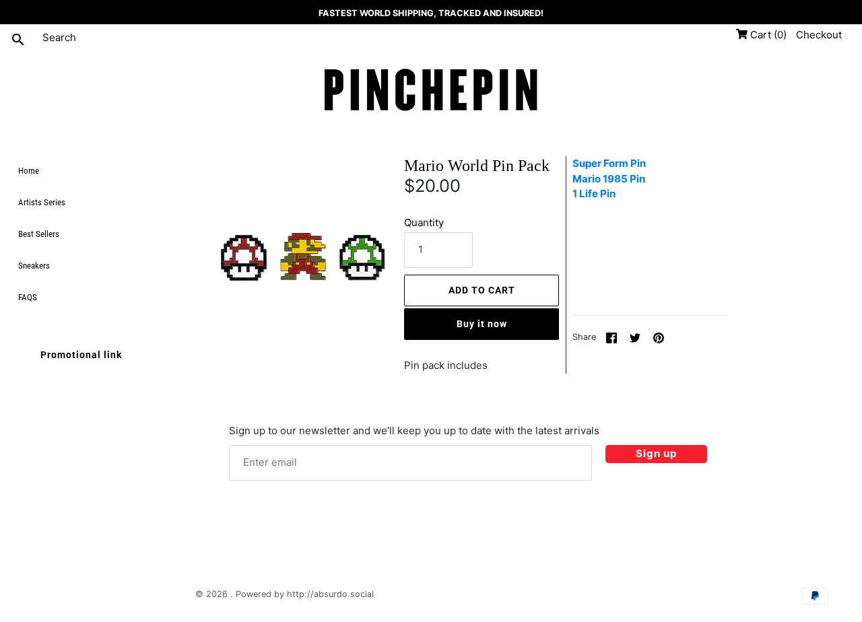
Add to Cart (482, 290)
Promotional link (81, 354)
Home (28, 171)
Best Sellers (38, 234)
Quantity (424, 222)
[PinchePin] (431, 91)
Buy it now (482, 323)
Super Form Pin (609, 163)
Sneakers (34, 266)
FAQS (27, 297)
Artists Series (41, 202)
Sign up (656, 453)
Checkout (819, 34)
